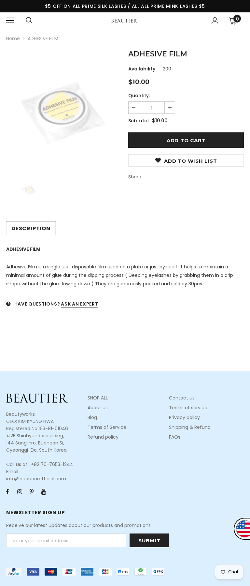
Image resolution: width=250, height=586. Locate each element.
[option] (64, 109)
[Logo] (124, 20)
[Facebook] (7, 491)
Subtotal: (139, 120)
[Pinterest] (31, 491)
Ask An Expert (79, 304)
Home (13, 38)
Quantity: (139, 95)
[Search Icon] (29, 20)
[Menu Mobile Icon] (10, 20)
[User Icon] (215, 20)
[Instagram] (19, 491)
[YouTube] (43, 491)
